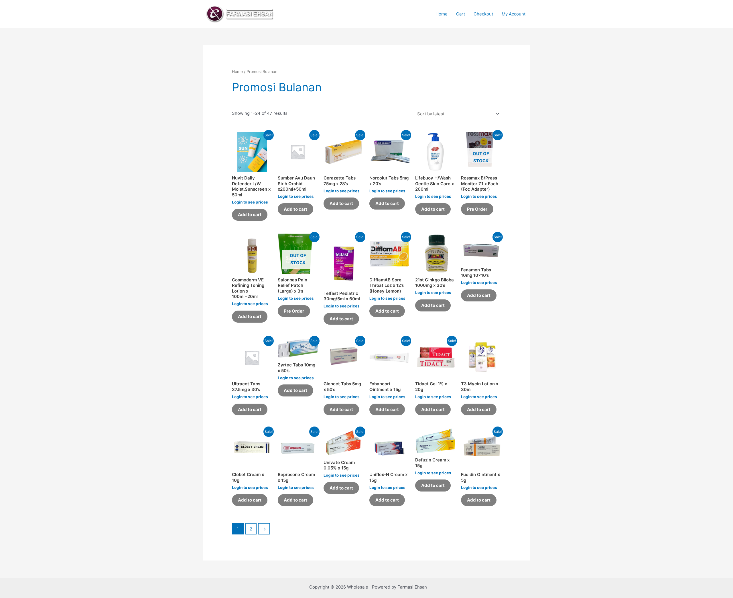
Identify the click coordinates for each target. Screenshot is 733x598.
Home (442, 14)
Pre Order (477, 209)
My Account (513, 14)
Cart (460, 14)
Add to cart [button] (249, 214)
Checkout (483, 14)
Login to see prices (250, 202)
